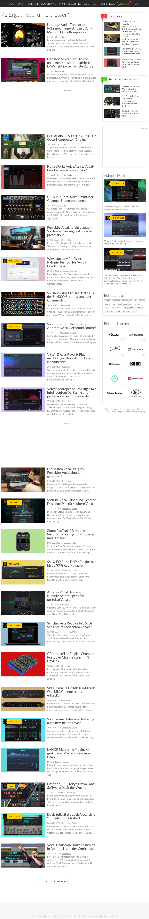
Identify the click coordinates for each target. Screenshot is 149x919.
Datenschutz (116, 409)
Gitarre (33, 3)
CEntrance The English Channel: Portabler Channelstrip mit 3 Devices (70, 657)
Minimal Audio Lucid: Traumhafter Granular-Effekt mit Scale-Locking (124, 231)
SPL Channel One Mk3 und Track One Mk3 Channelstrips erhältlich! (71, 691)
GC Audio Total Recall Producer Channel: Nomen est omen (70, 198)
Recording (48, 3)
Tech (95, 3)
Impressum (129, 409)
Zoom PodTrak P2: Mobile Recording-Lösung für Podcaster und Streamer (71, 534)
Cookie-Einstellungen (114, 411)
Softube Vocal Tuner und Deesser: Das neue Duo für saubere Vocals (71, 501)
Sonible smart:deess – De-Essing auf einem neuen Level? (70, 721)
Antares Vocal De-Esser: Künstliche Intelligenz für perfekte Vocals (65, 596)
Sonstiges (108, 3)
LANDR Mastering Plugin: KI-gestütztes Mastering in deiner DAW (69, 753)
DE (137, 3)
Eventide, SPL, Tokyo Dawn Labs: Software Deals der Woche (71, 786)
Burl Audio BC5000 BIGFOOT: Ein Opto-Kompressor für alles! (72, 137)
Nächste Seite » (59, 881)
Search (144, 4)
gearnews (16, 3)
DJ (79, 3)
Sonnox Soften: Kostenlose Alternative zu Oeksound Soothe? (71, 326)
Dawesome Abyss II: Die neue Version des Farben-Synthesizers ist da (122, 196)
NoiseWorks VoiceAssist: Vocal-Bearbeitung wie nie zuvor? (70, 168)
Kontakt (139, 409)
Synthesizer (67, 3)
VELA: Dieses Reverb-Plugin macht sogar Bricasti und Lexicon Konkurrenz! (71, 358)
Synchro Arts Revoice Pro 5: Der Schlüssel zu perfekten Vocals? (70, 625)
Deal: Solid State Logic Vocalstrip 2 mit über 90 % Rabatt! (71, 816)
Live (86, 3)
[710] (114, 334)
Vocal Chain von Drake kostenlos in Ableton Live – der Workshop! (71, 846)
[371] (114, 378)
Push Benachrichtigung (135, 411)
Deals (125, 3)
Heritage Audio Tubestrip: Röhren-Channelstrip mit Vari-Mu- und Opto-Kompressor (69, 28)
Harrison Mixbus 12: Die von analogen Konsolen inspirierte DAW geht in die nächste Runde (70, 62)
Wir (106, 409)
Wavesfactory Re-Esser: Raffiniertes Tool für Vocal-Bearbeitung (66, 262)
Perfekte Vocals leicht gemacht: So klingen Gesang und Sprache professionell (70, 231)
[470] (115, 349)
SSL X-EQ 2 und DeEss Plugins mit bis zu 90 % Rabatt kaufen (71, 563)
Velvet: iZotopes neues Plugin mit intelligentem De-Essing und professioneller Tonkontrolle (71, 392)
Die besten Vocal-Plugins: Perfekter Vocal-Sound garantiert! (66, 472)
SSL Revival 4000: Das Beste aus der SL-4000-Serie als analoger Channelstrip (70, 296)
